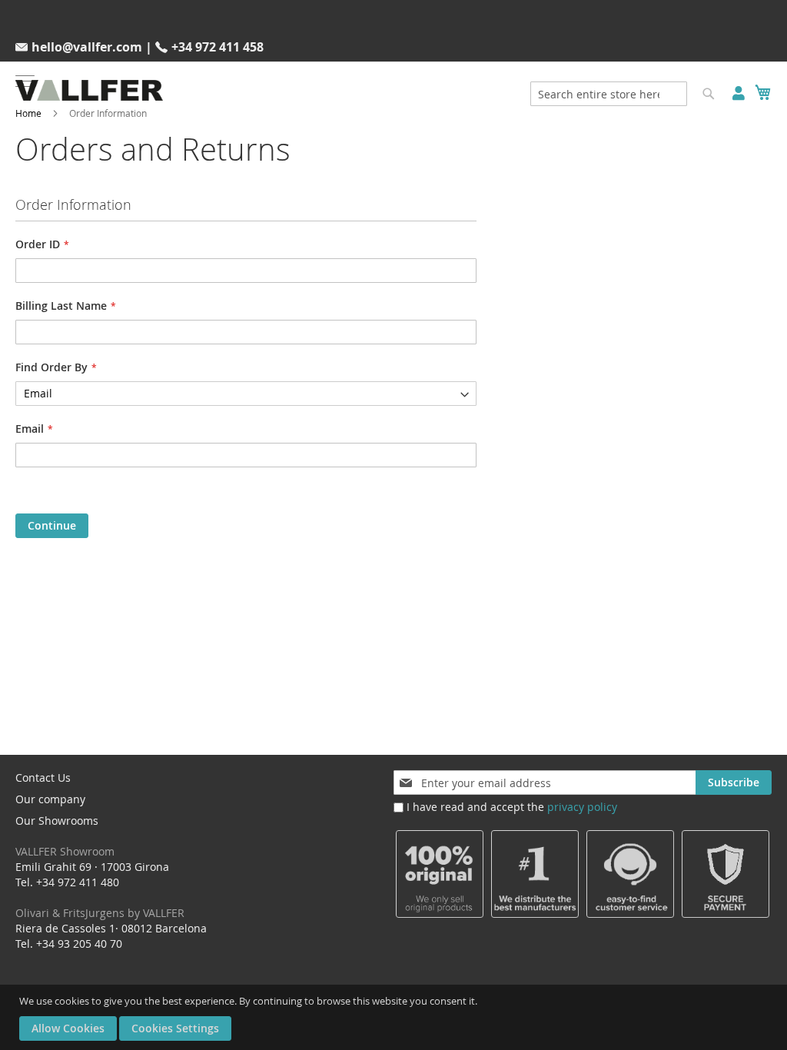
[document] (395, 1017)
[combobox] (608, 93)
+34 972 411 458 (217, 46)
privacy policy (582, 806)
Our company (50, 799)
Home (28, 113)
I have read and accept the (512, 806)
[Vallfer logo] (89, 90)
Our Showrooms (65, 836)
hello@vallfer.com (87, 46)
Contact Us (43, 777)
